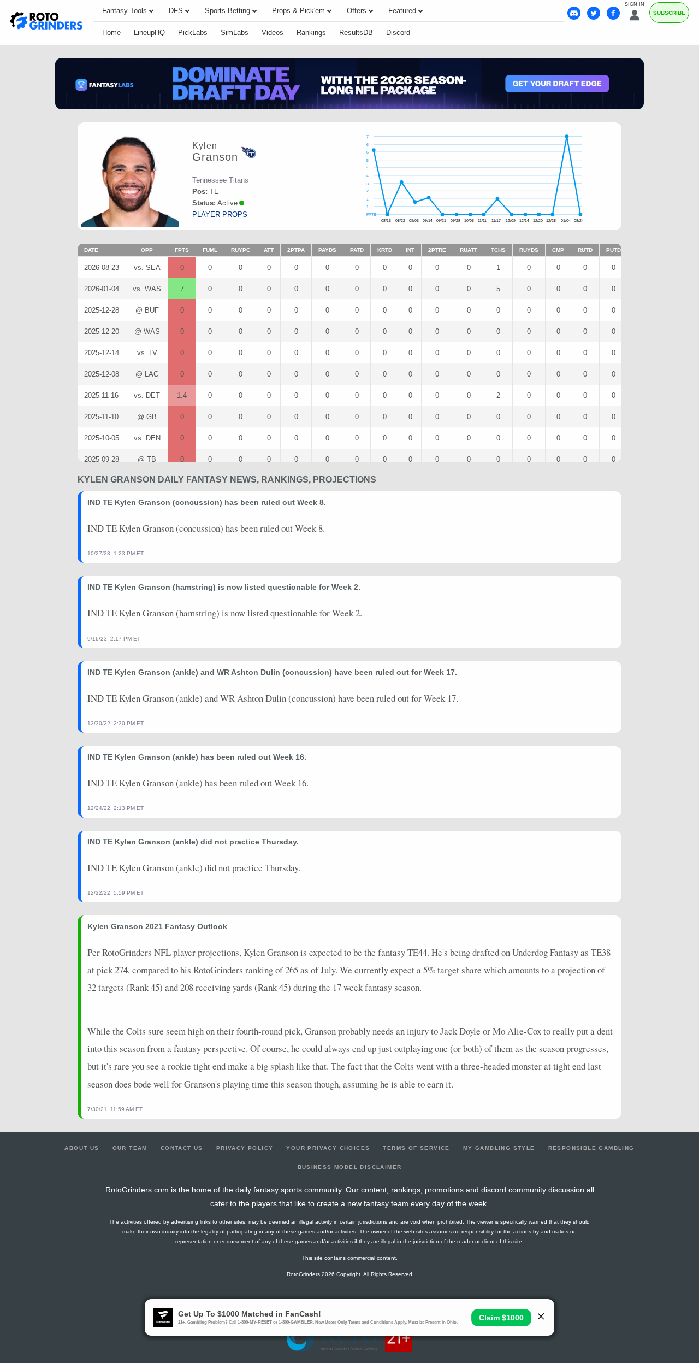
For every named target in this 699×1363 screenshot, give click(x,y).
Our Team (129, 1148)
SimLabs (234, 32)
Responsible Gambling (591, 1148)
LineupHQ (149, 32)
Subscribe (669, 13)
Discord (398, 32)
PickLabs (193, 32)
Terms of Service (416, 1148)
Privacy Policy (245, 1148)
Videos (272, 32)
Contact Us (182, 1148)
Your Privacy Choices (328, 1148)
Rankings (311, 32)
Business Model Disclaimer (350, 1167)
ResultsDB (356, 32)
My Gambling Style (499, 1148)
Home (111, 32)
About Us (81, 1148)
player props (219, 214)
